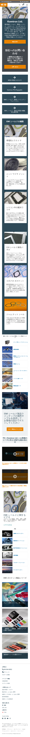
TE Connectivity (3, 5)
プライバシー (10, 729)
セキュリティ (13, 731)
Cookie (23, 729)
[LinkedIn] (5, 718)
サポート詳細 (6, 675)
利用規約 (4, 729)
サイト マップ (20, 731)
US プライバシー (17, 729)
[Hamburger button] (27, 5)
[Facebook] (2, 718)
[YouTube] (7, 718)
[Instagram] (10, 718)
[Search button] (19, 5)
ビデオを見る (8, 525)
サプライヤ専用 (6, 683)
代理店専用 (5, 681)
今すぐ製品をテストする (15, 429)
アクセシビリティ (5, 731)
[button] (15, 454)
